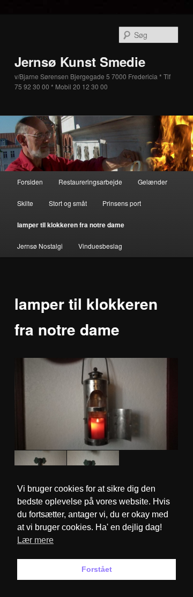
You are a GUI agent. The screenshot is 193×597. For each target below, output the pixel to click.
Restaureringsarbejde (90, 181)
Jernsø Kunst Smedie (79, 61)
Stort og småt (68, 203)
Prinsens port (121, 203)
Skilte (25, 203)
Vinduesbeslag (100, 245)
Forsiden (30, 181)
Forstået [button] (96, 569)
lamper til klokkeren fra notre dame (70, 224)
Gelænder (152, 181)
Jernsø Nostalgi (40, 245)
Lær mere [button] (35, 540)
